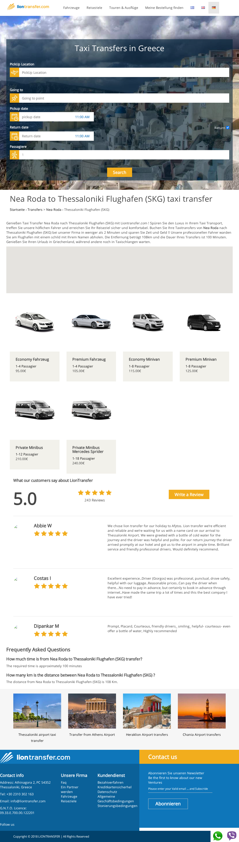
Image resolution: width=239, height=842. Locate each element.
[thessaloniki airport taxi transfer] (37, 710)
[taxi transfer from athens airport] (92, 710)
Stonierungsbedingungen (117, 805)
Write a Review (189, 494)
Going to (16, 90)
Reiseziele (94, 7)
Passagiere (18, 146)
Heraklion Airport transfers (147, 734)
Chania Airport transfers (202, 734)
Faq (64, 782)
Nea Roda (210, 227)
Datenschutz (107, 791)
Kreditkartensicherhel (115, 787)
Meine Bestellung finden (164, 7)
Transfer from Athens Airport (92, 734)
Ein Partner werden (69, 789)
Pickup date (19, 108)
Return (220, 128)
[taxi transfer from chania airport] (202, 710)
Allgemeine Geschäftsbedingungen (116, 798)
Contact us (162, 757)
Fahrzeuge (71, 7)
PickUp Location (22, 64)
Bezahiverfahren (110, 782)
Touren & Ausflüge (123, 7)
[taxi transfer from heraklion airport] (147, 710)
